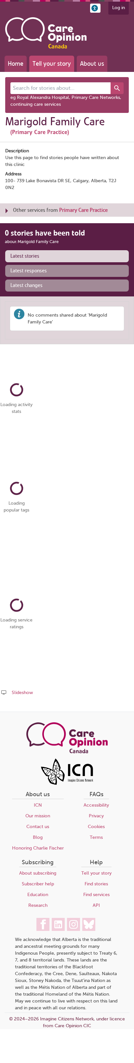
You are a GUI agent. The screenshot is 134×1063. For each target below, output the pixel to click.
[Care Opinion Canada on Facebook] (42, 924)
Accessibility (96, 805)
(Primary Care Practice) (39, 132)
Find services (96, 894)
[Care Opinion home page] (46, 32)
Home (15, 64)
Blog (38, 837)
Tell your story (52, 64)
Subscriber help (38, 883)
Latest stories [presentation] (24, 256)
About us (92, 64)
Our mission (37, 815)
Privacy (96, 815)
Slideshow (22, 692)
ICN (38, 805)
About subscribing (37, 873)
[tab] (67, 256)
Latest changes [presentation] (26, 285)
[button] (95, 8)
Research (37, 905)
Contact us (37, 826)
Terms (96, 837)
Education (37, 894)
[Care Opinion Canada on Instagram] (73, 924)
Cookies (96, 826)
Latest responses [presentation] (28, 270)
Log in (118, 7)
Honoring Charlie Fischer (38, 848)
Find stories (96, 883)
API (96, 905)
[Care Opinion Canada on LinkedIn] (58, 924)
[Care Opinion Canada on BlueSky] (88, 924)
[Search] (117, 88)
